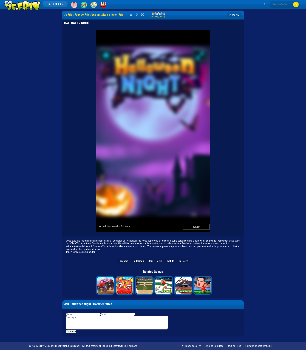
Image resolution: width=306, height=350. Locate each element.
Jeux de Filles (234, 346)
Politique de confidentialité (258, 346)
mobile (170, 261)
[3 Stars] (158, 13)
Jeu (150, 261)
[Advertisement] (46, 64)
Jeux (159, 261)
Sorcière (183, 261)
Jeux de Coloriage (214, 346)
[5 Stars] (164, 13)
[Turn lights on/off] (137, 14)
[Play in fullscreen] (142, 14)
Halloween (138, 261)
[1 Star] (152, 13)
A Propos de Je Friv (191, 346)
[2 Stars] (155, 13)
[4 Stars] (161, 13)
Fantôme (123, 261)
